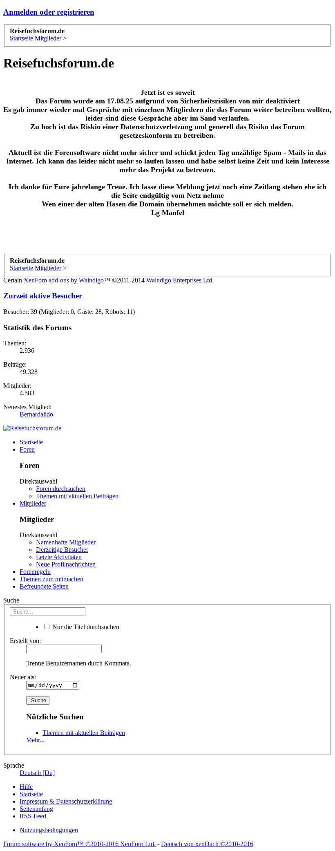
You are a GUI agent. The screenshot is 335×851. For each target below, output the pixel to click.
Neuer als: (23, 677)
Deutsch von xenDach (207, 843)
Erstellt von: (25, 640)
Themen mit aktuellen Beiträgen (77, 496)
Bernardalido (36, 414)
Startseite (31, 442)
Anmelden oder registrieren (48, 12)
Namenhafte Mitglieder (66, 542)
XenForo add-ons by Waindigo (64, 280)
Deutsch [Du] (37, 772)
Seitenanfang (36, 808)
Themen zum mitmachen (51, 579)
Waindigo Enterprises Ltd (179, 280)
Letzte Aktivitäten (59, 556)
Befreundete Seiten (44, 586)
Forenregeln (35, 571)
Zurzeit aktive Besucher (42, 295)
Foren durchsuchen (60, 488)
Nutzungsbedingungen (49, 829)
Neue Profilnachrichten (66, 564)
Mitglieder (33, 503)
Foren (27, 449)
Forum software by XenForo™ (79, 843)
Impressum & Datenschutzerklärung (66, 801)
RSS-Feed (33, 816)
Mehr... (35, 740)
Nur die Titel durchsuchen (85, 626)
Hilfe (26, 786)
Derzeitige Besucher (62, 549)
